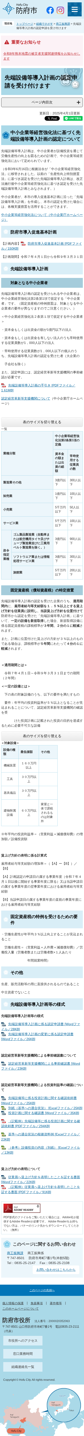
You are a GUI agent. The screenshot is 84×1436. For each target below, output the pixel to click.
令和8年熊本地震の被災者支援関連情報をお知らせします (41, 56)
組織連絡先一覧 (22, 1367)
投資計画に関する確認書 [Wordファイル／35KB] (43, 1113)
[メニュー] (75, 9)
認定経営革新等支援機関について (25, 398)
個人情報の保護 (13, 1303)
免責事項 (37, 1303)
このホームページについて (20, 1308)
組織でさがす (44, 24)
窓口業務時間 (23, 1354)
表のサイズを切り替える (42, 422)
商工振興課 (63, 24)
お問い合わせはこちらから (56, 1270)
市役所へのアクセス (23, 1340)
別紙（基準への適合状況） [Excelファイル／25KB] (45, 1108)
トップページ (24, 24)
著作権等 (56, 1303)
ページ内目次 (42, 102)
